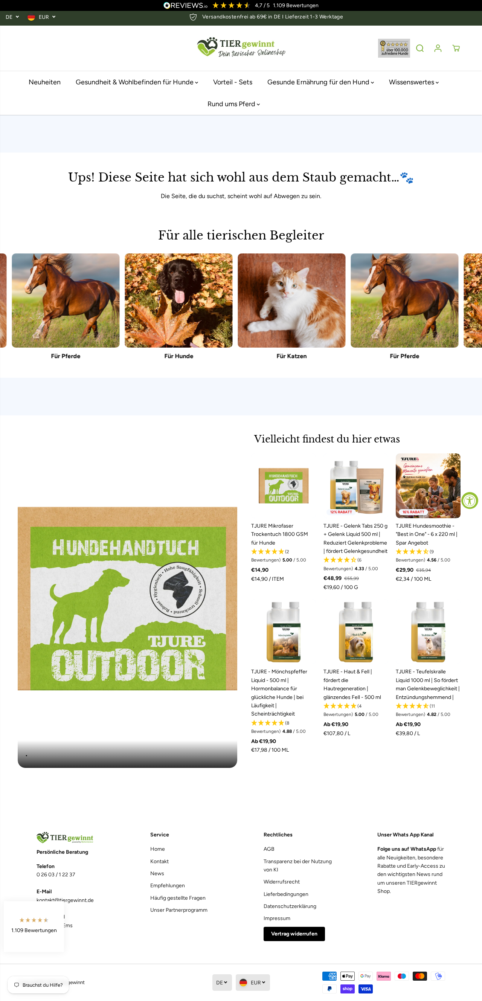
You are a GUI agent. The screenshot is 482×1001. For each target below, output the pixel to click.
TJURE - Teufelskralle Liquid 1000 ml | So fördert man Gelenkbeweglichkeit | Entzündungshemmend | (428, 684)
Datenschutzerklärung (290, 906)
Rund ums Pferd (232, 104)
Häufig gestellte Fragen (178, 898)
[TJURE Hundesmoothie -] (428, 485)
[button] (283, 556)
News (157, 873)
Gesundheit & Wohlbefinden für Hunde (135, 82)
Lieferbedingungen (286, 894)
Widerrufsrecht (282, 882)
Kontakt (159, 861)
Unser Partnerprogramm (178, 910)
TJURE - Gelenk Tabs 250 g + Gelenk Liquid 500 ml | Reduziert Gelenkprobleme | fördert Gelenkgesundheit (355, 538)
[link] (71, 838)
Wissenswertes (412, 82)
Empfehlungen (167, 885)
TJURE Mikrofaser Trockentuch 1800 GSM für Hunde (279, 534)
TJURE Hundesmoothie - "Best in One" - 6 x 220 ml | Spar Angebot (427, 534)
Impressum (277, 918)
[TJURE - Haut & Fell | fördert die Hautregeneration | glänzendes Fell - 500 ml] (355, 631)
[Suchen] (420, 48)
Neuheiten (45, 82)
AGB (269, 849)
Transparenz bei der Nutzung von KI (298, 865)
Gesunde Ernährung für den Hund (319, 82)
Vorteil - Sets (232, 82)
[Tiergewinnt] (241, 48)
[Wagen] (456, 48)
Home (157, 849)
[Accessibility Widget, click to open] (469, 500)
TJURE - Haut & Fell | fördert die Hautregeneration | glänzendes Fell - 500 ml (352, 684)
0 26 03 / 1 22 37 (56, 874)
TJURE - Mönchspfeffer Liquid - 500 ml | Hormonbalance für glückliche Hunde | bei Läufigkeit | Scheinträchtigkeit (279, 692)
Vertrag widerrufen (294, 934)
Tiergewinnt (72, 982)
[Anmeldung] (438, 48)
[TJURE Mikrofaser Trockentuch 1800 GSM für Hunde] (283, 485)
